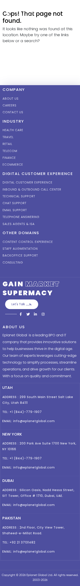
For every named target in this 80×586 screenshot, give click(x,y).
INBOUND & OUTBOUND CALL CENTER (32, 189)
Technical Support (19, 196)
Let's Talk (19, 304)
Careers (9, 105)
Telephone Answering (21, 217)
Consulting (13, 262)
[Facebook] (21, 314)
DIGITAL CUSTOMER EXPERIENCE (27, 182)
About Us (11, 98)
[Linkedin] (35, 314)
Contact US (13, 112)
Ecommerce (13, 164)
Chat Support (14, 203)
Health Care (13, 130)
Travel (8, 137)
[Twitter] (28, 314)
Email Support (15, 210)
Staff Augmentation (20, 248)
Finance (9, 158)
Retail (7, 144)
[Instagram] (42, 314)
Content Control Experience (28, 242)
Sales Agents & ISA (19, 224)
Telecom (10, 151)
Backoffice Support (20, 255)
